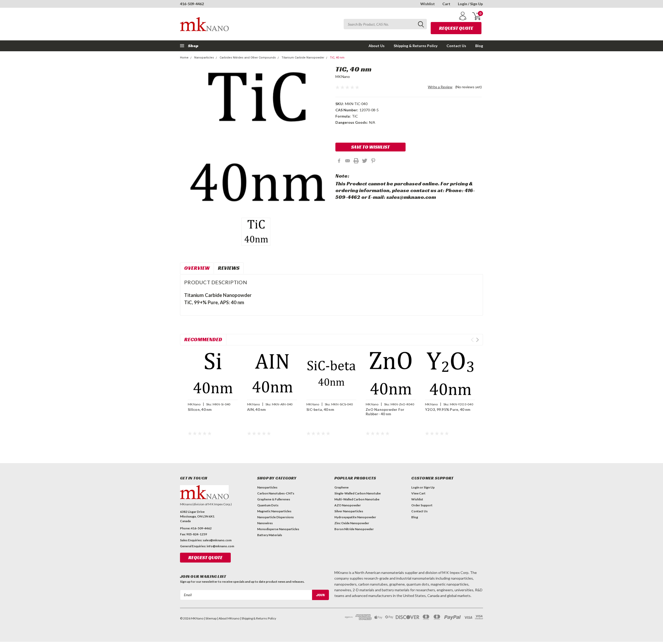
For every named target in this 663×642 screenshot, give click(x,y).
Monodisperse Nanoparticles (278, 529)
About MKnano (229, 618)
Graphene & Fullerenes (273, 499)
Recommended (203, 339)
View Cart (418, 493)
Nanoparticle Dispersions (275, 517)
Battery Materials (269, 535)
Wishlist (427, 4)
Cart (446, 4)
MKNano (342, 76)
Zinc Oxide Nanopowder (351, 523)
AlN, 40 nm (256, 409)
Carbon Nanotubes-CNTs (275, 493)
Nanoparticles (204, 57)
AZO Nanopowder (347, 505)
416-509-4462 (192, 4)
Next (477, 340)
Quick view (212, 373)
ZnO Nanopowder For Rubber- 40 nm (385, 411)
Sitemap (211, 618)
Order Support (422, 505)
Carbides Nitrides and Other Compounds (248, 57)
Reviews (229, 268)
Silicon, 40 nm (200, 409)
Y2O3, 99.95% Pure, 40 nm (447, 409)
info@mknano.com (220, 546)
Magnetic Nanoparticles (274, 511)
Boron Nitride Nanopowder (354, 529)
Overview (197, 268)
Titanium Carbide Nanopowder (303, 57)
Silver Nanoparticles (348, 511)
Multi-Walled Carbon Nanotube (356, 499)
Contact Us (456, 45)
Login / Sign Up (470, 4)
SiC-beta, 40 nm (320, 409)
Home (184, 57)
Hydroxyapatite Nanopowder (355, 517)
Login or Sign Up (423, 487)
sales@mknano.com (217, 540)
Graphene (341, 487)
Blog (479, 45)
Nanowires (265, 523)
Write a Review (440, 87)
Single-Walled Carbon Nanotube (357, 493)
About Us (377, 45)
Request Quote (456, 28)
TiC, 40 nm (337, 57)
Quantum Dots (267, 505)
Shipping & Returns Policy (415, 45)
